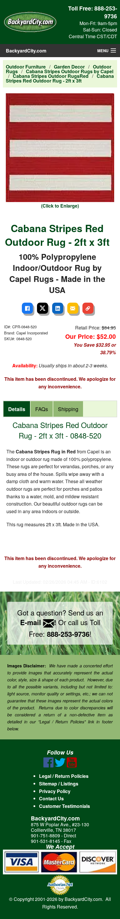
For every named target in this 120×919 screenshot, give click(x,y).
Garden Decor (69, 66)
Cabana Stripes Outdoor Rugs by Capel (69, 71)
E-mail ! (38, 622)
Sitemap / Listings (58, 783)
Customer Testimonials (64, 806)
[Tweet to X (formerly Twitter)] (42, 308)
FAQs (41, 409)
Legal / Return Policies (64, 776)
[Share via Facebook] (27, 308)
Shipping (68, 409)
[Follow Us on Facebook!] (48, 765)
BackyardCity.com (26, 50)
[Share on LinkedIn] (57, 308)
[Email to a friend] (72, 308)
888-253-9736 (105, 12)
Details (16, 409)
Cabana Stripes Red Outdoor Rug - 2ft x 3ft (60, 78)
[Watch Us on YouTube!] (72, 765)
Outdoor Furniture (26, 66)
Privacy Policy (54, 791)
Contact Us (51, 798)
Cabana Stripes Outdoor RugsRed (51, 76)
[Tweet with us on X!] (60, 765)
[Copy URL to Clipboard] (87, 308)
